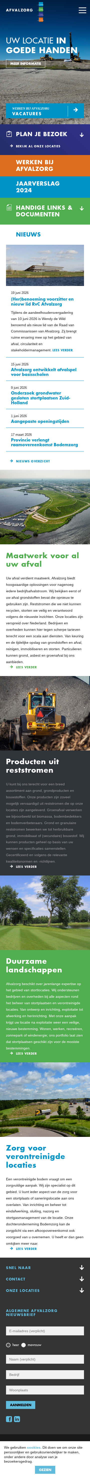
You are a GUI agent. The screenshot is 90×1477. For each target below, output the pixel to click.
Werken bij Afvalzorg (35, 165)
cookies (33, 1447)
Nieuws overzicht (33, 461)
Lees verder (26, 667)
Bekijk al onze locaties (38, 146)
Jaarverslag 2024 (38, 187)
